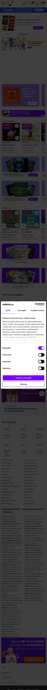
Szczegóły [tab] (22, 310)
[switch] (41, 355)
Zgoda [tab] (7, 310)
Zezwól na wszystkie (23, 378)
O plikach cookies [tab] (37, 310)
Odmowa (23, 384)
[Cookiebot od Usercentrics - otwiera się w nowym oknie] (34, 304)
